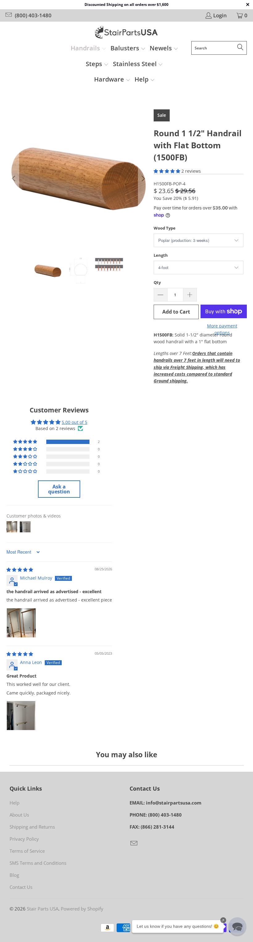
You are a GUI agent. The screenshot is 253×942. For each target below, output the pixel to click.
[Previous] (14, 178)
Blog (14, 875)
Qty (157, 282)
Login (220, 15)
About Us (19, 815)
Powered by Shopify (82, 909)
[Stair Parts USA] (126, 33)
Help (14, 803)
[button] (88, 49)
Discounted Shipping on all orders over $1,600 (126, 4)
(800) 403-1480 (33, 15)
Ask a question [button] (59, 489)
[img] (19, 569)
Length (161, 255)
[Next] (143, 178)
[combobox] (219, 48)
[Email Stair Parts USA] (8, 15)
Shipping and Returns (32, 827)
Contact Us (21, 887)
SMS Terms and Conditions (38, 863)
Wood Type (165, 228)
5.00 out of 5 (74, 422)
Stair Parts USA (42, 909)
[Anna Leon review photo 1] (21, 715)
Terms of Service (27, 851)
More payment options (222, 329)
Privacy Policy (24, 839)
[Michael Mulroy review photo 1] (21, 623)
